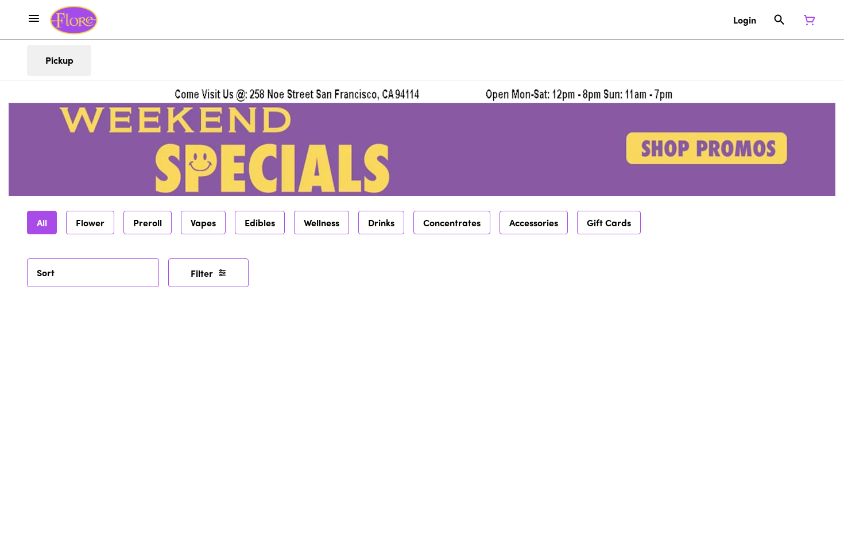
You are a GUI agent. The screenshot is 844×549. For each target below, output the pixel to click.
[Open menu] (34, 18)
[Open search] (779, 20)
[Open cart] (807, 20)
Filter (202, 273)
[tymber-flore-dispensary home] (74, 20)
